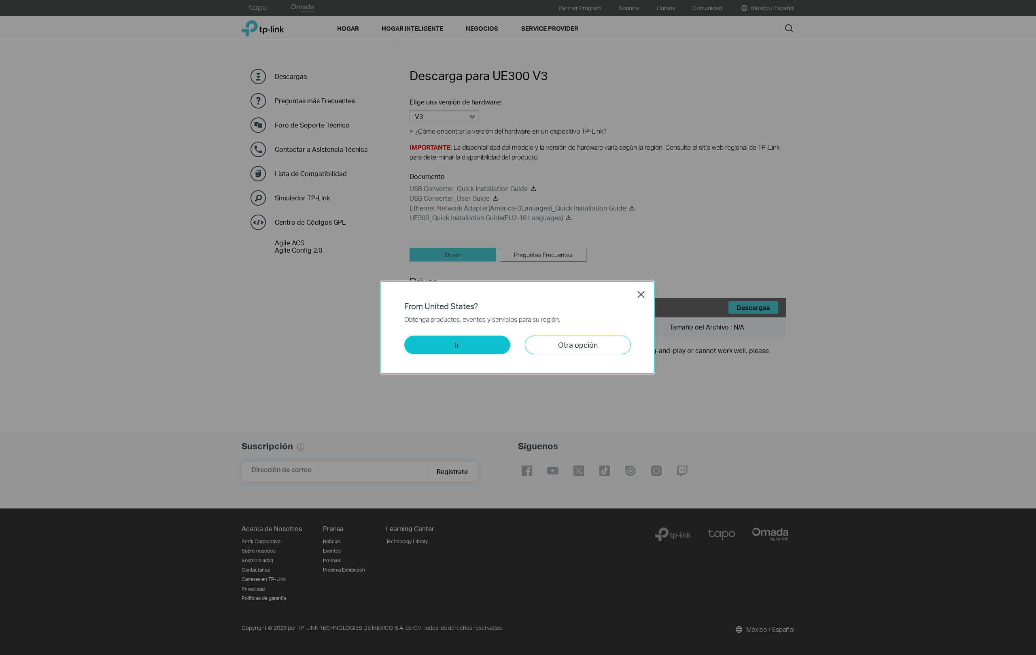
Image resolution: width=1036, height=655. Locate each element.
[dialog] (518, 327)
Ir (457, 344)
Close (641, 294)
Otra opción (578, 344)
